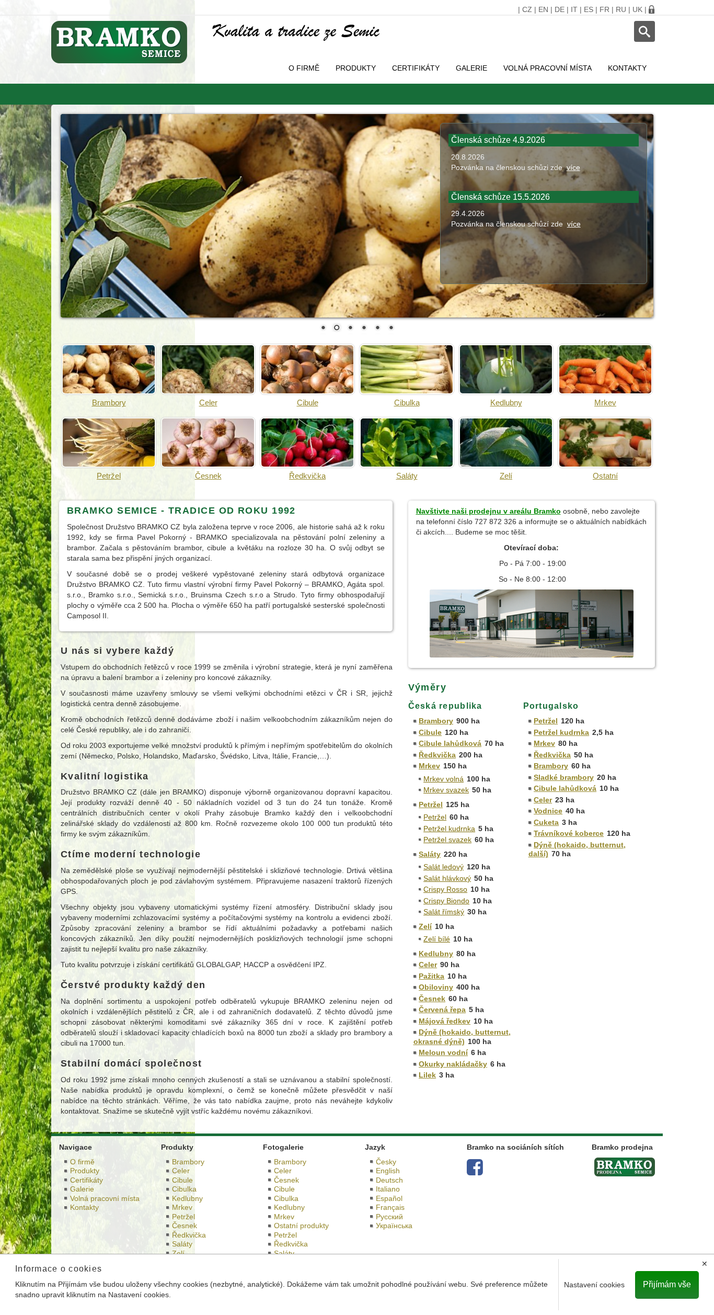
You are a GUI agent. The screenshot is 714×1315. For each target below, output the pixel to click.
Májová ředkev (444, 1021)
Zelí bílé (436, 939)
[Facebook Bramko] (475, 1171)
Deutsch (389, 1180)
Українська (394, 1225)
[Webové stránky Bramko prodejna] (624, 1166)
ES (588, 9)
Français (390, 1207)
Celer (208, 402)
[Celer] (208, 369)
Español (389, 1198)
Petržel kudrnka (449, 828)
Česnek (208, 475)
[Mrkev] (605, 369)
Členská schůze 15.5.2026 (500, 196)
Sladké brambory (564, 777)
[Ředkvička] (307, 442)
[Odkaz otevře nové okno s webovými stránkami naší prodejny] (532, 623)
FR (604, 9)
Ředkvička (307, 475)
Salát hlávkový (447, 878)
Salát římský (443, 912)
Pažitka (431, 976)
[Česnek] (208, 442)
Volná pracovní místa (547, 68)
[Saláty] (407, 442)
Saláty (407, 475)
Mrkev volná (443, 779)
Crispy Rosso (445, 889)
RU (621, 9)
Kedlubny (506, 402)
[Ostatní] (605, 442)
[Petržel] (109, 442)
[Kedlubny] (506, 369)
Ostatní (605, 475)
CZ (527, 9)
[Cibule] (307, 369)
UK (637, 9)
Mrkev (605, 402)
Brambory (109, 402)
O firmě (304, 68)
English (388, 1170)
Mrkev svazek (446, 790)
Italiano (388, 1189)
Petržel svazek (447, 839)
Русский (389, 1216)
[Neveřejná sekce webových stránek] (652, 9)
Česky (386, 1162)
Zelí (506, 475)
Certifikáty (416, 68)
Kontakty (627, 68)
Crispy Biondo (446, 901)
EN (543, 9)
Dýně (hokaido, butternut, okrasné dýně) (462, 1037)
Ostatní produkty (301, 1225)
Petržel (109, 475)
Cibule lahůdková (450, 743)
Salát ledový (443, 867)
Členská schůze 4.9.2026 (498, 139)
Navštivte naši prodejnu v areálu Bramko (488, 511)
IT (574, 9)
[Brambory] (109, 369)
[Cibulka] (407, 369)
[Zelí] (506, 442)
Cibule (307, 402)
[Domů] (124, 42)
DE (560, 9)
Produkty (356, 68)
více (573, 167)
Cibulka (407, 402)
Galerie (471, 68)
